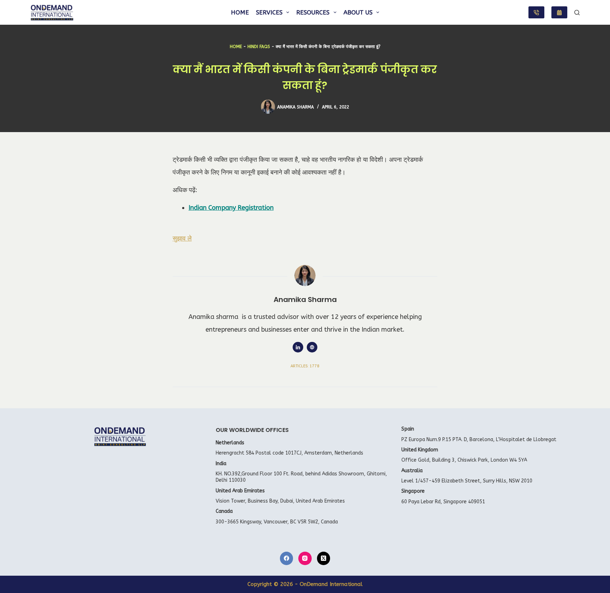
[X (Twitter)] (323, 558)
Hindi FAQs (258, 46)
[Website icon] (312, 347)
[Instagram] (305, 558)
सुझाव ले (182, 238)
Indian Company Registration (231, 208)
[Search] (577, 12)
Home (240, 12)
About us (357, 12)
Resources (312, 12)
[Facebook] (286, 558)
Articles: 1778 (305, 366)
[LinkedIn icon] (298, 347)
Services (269, 12)
